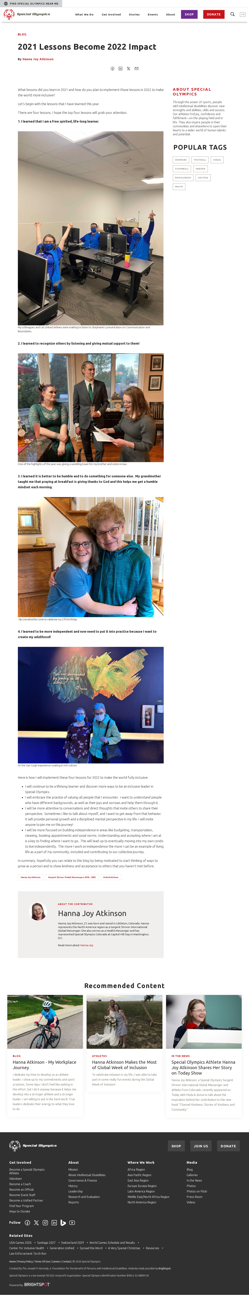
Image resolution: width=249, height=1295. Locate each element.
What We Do (84, 14)
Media (192, 1162)
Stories (134, 14)
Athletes (99, 1056)
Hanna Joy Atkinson (38, 59)
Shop (189, 14)
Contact (66, 1261)
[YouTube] (72, 1224)
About (170, 14)
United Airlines (110, 877)
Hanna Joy (86, 945)
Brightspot (165, 1268)
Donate (214, 14)
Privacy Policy (25, 1261)
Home (12, 1261)
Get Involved (111, 14)
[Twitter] (36, 1224)
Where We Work (141, 1162)
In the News (181, 1056)
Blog (22, 34)
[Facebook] (27, 1224)
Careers (56, 1261)
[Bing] (63, 1224)
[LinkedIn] (54, 1224)
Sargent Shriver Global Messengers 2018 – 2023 (72, 877)
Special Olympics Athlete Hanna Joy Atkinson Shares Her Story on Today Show (203, 1067)
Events (153, 14)
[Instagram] (45, 1224)
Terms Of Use (42, 1261)
